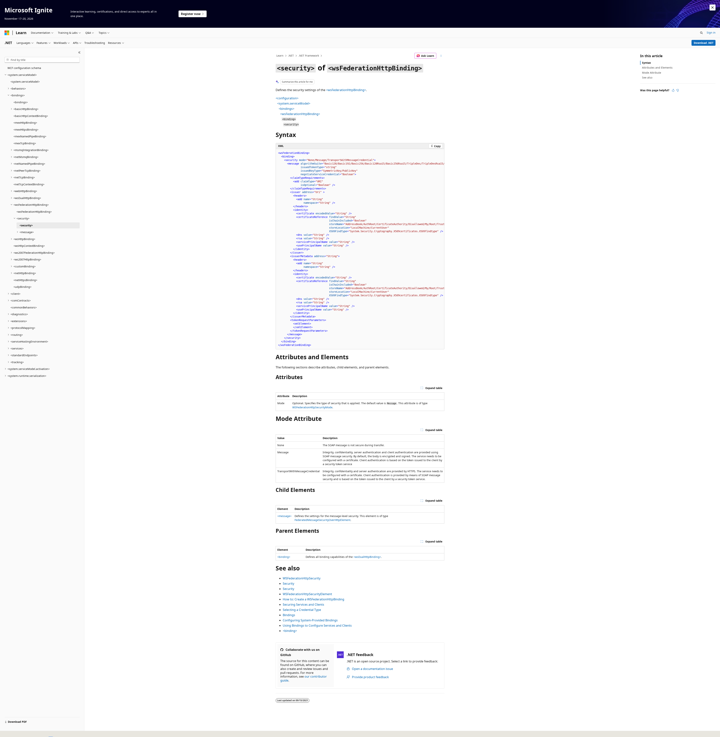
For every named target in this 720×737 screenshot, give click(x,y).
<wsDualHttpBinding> (367, 557)
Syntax (646, 62)
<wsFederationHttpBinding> (346, 90)
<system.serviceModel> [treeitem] (25, 81)
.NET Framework (308, 55)
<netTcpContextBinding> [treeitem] (29, 184)
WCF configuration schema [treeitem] (24, 68)
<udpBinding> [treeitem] (23, 287)
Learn (280, 55)
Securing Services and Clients (303, 604)
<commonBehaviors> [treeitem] (23, 307)
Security (288, 583)
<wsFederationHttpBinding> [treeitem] (34, 211)
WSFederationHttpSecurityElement (307, 594)
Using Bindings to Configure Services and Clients (317, 625)
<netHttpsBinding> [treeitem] (25, 280)
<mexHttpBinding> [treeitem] (25, 122)
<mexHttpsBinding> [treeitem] (26, 129)
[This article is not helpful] (677, 90)
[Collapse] (79, 52)
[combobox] (42, 60)
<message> (284, 516)
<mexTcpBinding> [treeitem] (25, 143)
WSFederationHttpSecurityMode (312, 407)
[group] (360, 249)
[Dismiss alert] (713, 7)
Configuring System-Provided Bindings (310, 620)
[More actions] (441, 56)
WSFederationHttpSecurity (301, 578)
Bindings (289, 615)
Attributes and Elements (657, 67)
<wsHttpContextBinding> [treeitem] (29, 246)
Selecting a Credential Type (302, 610)
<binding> (283, 557)
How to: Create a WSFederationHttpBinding (313, 599)
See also (647, 77)
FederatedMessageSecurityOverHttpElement (322, 520)
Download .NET (703, 43)
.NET (291, 55)
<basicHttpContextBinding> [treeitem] (31, 116)
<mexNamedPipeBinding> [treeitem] (30, 136)
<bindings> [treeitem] (21, 102)
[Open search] (701, 32)
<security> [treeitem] (26, 225)
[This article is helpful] (673, 90)
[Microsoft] (6, 32)
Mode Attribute (651, 72)
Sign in (711, 32)
